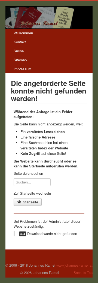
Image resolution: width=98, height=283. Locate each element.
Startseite (30, 201)
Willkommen (23, 32)
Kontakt (20, 41)
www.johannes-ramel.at (74, 265)
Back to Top (83, 272)
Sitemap (20, 59)
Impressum (22, 68)
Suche (19, 50)
